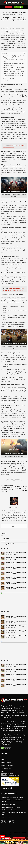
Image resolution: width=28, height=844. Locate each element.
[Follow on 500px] (10, 821)
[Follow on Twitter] (2, 821)
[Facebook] (15, 526)
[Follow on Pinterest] (5, 821)
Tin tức (8, 12)
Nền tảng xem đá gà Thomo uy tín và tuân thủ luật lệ (13, 80)
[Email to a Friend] (15, 480)
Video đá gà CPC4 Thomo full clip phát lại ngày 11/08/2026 (16, 587)
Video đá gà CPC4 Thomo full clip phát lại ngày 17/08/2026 (16, 573)
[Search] (26, 2)
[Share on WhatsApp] (7, 480)
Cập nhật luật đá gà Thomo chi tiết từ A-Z (13, 67)
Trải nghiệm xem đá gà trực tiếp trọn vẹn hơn (14, 60)
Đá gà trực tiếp (6, 706)
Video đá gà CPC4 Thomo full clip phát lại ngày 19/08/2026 (16, 568)
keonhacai (11, 818)
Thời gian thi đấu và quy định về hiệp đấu (13, 76)
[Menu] (2, 2)
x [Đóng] (2, 836)
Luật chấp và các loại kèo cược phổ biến (14, 71)
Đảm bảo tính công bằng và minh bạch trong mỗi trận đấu (14, 64)
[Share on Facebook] (10, 480)
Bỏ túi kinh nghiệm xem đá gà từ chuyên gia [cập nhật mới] (20, 488)
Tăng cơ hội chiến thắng (10, 58)
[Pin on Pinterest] (18, 480)
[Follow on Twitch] (13, 821)
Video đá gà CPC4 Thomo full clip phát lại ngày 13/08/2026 (16, 583)
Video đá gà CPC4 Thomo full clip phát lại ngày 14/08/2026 (16, 578)
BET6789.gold (16, 832)
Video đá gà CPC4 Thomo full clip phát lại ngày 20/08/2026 (16, 563)
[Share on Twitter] (12, 480)
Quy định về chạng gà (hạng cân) (12, 69)
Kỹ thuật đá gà (5, 538)
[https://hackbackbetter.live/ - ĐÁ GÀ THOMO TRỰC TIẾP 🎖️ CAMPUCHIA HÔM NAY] (14, 2)
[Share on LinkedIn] (20, 480)
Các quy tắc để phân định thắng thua (13, 73)
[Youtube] (13, 526)
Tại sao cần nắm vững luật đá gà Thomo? (13, 56)
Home (2, 12)
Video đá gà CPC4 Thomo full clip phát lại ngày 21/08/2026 (16, 558)
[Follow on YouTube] (7, 821)
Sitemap (13, 810)
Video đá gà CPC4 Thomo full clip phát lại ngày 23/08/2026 (16, 553)
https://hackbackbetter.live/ (15, 797)
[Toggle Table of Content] (23, 53)
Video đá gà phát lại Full (7, 544)
